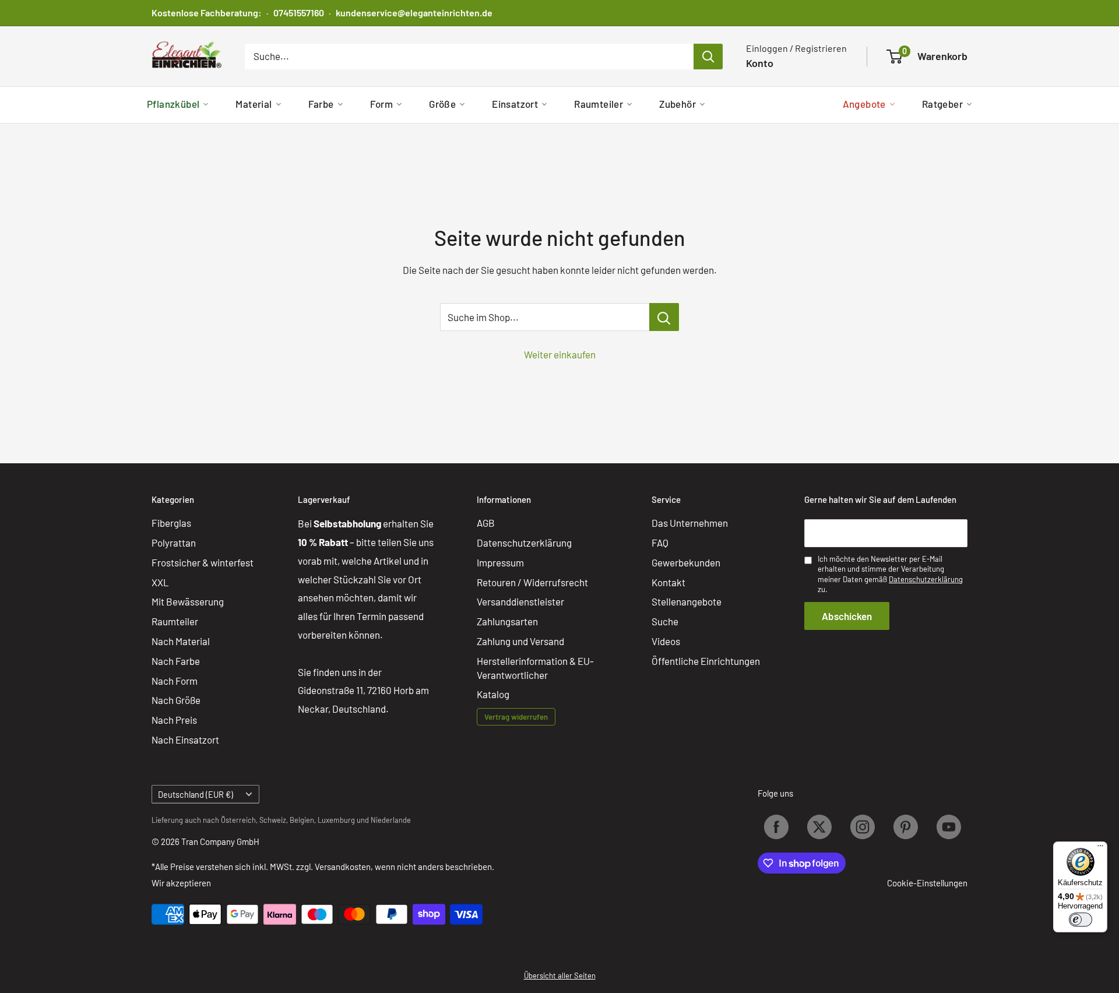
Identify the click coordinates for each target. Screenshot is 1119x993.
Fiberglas (171, 523)
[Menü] (1100, 848)
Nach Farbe (176, 661)
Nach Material (181, 641)
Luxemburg (336, 820)
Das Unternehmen (690, 523)
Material (253, 104)
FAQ (660, 542)
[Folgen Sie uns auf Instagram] (862, 827)
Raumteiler (598, 104)
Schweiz (272, 820)
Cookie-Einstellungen (927, 883)
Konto (759, 63)
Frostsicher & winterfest (203, 562)
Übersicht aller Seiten (560, 975)
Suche (665, 621)
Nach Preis (174, 720)
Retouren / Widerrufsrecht (532, 582)
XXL (160, 582)
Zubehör (677, 104)
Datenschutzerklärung (524, 542)
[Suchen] (708, 56)
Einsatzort (515, 104)
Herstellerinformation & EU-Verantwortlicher (535, 668)
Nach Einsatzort (185, 739)
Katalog (493, 694)
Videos (666, 641)
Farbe (321, 104)
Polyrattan (174, 542)
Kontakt (668, 582)
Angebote (864, 104)
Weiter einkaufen (560, 354)
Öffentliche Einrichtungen (706, 661)
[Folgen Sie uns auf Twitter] (819, 827)
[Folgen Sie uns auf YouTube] (949, 827)
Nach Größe (176, 700)
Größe (442, 104)
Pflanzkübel (173, 104)
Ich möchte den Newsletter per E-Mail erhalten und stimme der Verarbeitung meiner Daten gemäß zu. (890, 574)
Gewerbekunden (686, 562)
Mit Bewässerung (188, 601)
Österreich (238, 820)
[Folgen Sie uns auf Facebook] (776, 827)
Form (381, 104)
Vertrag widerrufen (516, 716)
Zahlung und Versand (520, 641)
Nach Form (175, 680)
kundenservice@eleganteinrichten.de (414, 12)
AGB (486, 523)
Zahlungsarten (507, 621)
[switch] (1080, 920)
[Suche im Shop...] (664, 317)
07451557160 (298, 12)
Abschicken (847, 616)
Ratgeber (942, 104)
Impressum (500, 562)
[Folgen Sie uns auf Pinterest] (905, 827)
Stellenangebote (687, 601)
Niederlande (391, 820)
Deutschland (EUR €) (195, 795)
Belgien (302, 820)
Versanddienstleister (520, 601)
